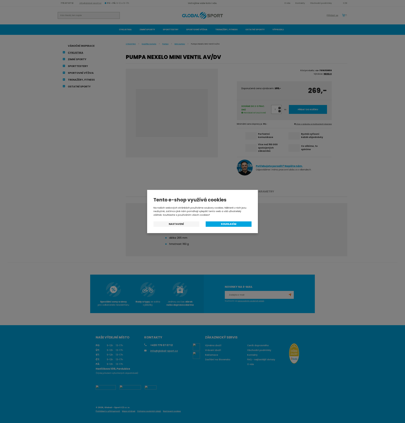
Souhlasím (228, 224)
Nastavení (176, 224)
